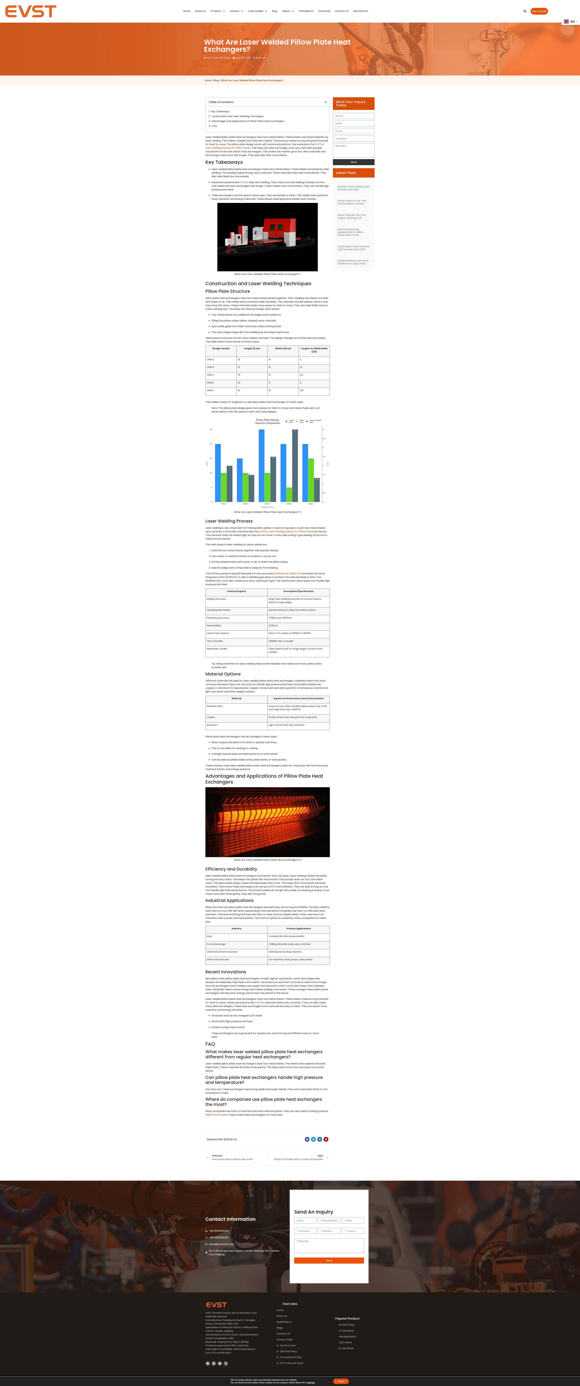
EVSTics (243, 182)
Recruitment (360, 11)
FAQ (214, 126)
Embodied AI (306, 11)
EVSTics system (220, 1114)
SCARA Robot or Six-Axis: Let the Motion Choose (351, 202)
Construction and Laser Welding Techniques (238, 116)
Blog (274, 11)
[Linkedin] (213, 1363)
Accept (341, 1381)
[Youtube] (220, 1363)
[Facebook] (207, 1363)
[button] (525, 11)
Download (324, 11)
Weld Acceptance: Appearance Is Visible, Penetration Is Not (350, 232)
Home (186, 11)
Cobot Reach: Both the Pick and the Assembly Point (353, 248)
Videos (286, 11)
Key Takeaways (220, 111)
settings (311, 1382)
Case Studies (255, 11)
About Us (200, 11)
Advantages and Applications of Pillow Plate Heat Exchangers (248, 121)
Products (216, 11)
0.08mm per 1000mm (287, 573)
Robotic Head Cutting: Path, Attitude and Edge (353, 188)
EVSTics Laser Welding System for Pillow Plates (286, 531)
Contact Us (341, 11)
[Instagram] (226, 1363)
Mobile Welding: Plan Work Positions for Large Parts (353, 262)
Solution (234, 11)
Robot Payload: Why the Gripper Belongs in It (351, 216)
